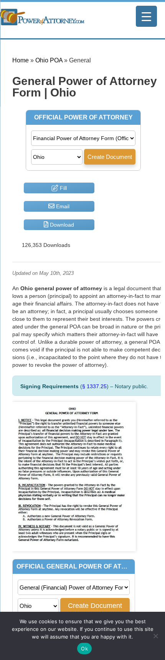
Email (61, 206)
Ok (84, 648)
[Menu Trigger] (146, 16)
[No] (155, 636)
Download (61, 225)
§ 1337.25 (94, 386)
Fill (62, 188)
